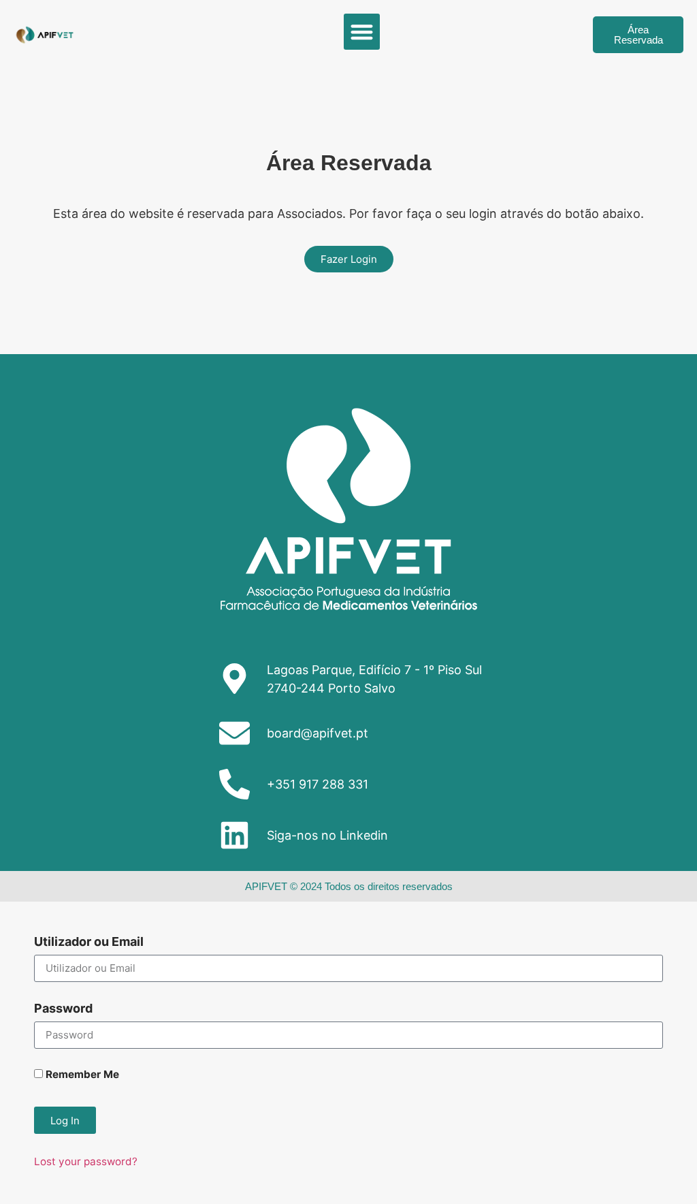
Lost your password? (85, 1161)
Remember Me (81, 1075)
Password (63, 1008)
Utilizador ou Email (89, 942)
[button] (362, 32)
